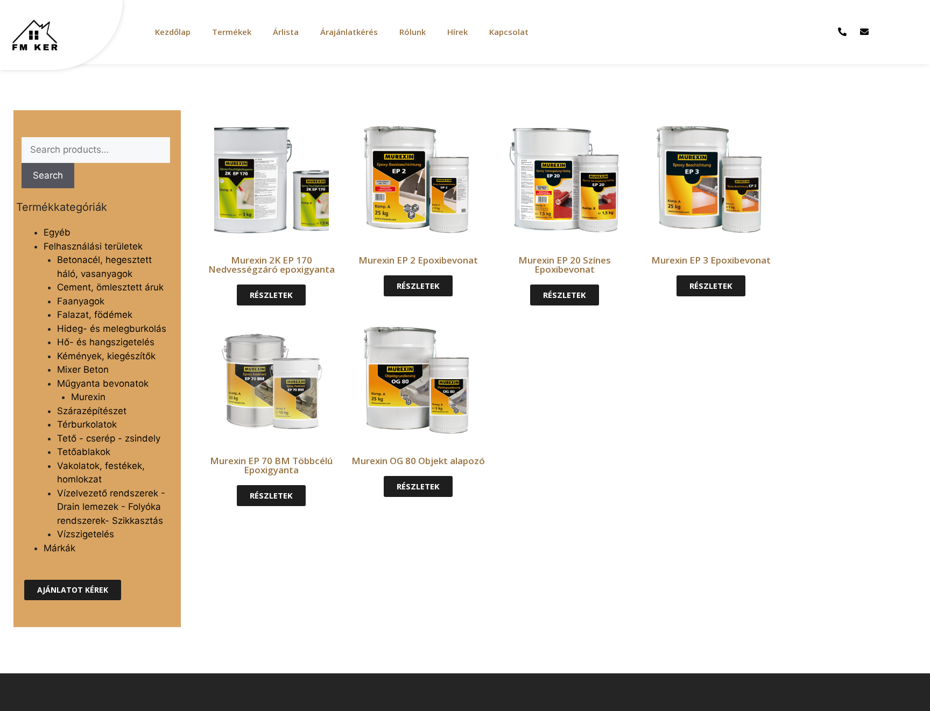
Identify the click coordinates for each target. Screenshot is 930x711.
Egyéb (57, 232)
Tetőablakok (83, 451)
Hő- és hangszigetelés (105, 342)
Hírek (457, 31)
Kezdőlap (173, 31)
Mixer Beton (83, 369)
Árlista (286, 31)
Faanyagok (80, 301)
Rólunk (412, 31)
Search (48, 175)
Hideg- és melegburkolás (111, 328)
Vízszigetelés (85, 534)
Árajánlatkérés (349, 31)
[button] (72, 590)
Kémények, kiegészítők (106, 356)
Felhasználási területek (93, 246)
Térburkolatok (87, 424)
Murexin (88, 397)
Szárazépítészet (91, 411)
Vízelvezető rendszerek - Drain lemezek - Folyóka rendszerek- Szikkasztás (111, 507)
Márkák (59, 548)
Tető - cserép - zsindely (108, 438)
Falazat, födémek (94, 314)
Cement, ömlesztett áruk (110, 287)
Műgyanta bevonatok (103, 383)
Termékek (231, 31)
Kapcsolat (509, 31)
